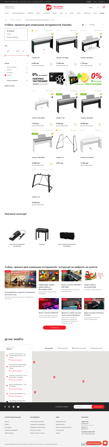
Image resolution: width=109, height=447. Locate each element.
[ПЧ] (52, 37)
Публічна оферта (9, 433)
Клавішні (30, 13)
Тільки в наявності (17, 80)
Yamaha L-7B (36, 197)
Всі (49, 348)
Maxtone (17, 70)
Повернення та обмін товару (37, 427)
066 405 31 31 (84, 429)
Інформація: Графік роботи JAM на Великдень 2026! (46, 287)
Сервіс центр (15, 1)
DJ (66, 13)
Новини (7, 424)
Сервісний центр (60, 424)
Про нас (7, 1)
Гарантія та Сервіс (38, 1)
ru (87, 1)
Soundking (17, 72)
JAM (6, 20)
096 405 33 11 (84, 427)
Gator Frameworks (17, 67)
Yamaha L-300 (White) (38, 118)
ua (89, 1)
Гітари (7, 13)
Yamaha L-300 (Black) (86, 57)
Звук (61, 13)
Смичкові (46, 13)
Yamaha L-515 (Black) (62, 57)
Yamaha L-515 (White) (86, 157)
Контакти (48, 1)
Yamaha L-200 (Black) (86, 118)
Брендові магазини (61, 421)
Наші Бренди (8, 427)
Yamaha (9, 75)
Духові (38, 13)
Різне (95, 13)
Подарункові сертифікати (11, 430)
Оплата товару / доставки (37, 421)
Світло (72, 13)
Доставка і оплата (26, 1)
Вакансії (58, 433)
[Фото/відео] (94, 303)
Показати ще (55, 327)
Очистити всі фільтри (12, 37)
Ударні (55, 13)
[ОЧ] (52, 34)
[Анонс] (71, 275)
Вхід (95, 1)
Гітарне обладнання (18, 13)
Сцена (79, 13)
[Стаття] (20, 279)
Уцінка (102, 13)
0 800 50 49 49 (9, 7)
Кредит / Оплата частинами (37, 433)
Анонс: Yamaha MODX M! (48, 313)
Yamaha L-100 (60, 118)
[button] (34, 362)
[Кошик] (51, 64)
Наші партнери (60, 430)
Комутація (87, 13)
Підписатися (98, 407)
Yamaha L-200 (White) (38, 157)
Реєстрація (101, 1)
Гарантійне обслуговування (37, 424)
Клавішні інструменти (15, 20)
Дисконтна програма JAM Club (64, 427)
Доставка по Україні (35, 430)
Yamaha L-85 (35, 57)
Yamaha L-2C (60, 157)
